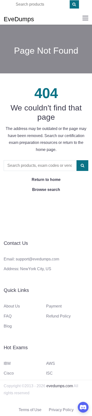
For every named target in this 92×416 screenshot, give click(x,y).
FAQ (8, 316)
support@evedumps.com (37, 259)
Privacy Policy (61, 410)
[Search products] (74, 4)
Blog (8, 326)
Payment (54, 306)
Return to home (46, 180)
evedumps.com (59, 386)
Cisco (9, 373)
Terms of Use (30, 410)
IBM (7, 363)
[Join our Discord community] (83, 407)
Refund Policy (58, 316)
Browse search (46, 190)
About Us (12, 306)
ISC (49, 373)
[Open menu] (85, 18)
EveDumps (19, 19)
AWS (50, 363)
